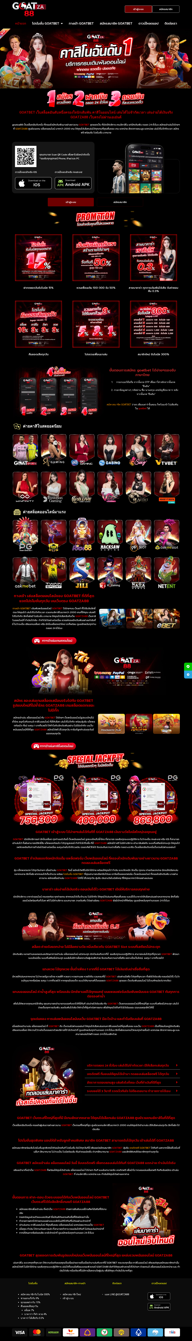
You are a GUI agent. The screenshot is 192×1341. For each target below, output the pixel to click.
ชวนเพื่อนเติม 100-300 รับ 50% (96, 288)
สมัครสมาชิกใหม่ (72, 1294)
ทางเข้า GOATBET (81, 23)
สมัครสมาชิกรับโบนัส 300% (35, 1294)
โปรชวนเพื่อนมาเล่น (96, 354)
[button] (132, 1065)
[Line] (188, 667)
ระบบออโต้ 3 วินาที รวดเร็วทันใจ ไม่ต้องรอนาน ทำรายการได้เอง (129, 1091)
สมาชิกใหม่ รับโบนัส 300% (153, 354)
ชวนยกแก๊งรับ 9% (30, 1298)
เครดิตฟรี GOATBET (139, 1148)
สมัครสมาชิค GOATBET (116, 23)
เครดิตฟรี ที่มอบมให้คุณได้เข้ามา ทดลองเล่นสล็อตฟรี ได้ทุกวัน (128, 1074)
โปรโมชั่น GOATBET (45, 23)
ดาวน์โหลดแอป (148, 23)
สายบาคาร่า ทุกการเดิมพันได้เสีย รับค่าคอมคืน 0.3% (153, 289)
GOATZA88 (21, 128)
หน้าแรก (20, 23)
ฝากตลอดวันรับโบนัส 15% (39, 288)
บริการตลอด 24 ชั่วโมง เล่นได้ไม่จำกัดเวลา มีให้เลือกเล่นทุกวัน (128, 1065)
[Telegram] (188, 675)
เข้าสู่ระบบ (68, 1298)
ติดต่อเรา (171, 23)
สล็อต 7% (29, 1310)
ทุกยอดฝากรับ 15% (30, 1302)
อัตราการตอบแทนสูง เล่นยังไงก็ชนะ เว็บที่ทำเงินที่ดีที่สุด (124, 1082)
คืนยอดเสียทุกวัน (38, 354)
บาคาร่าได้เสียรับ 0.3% (32, 1318)
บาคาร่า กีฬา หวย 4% (35, 1314)
